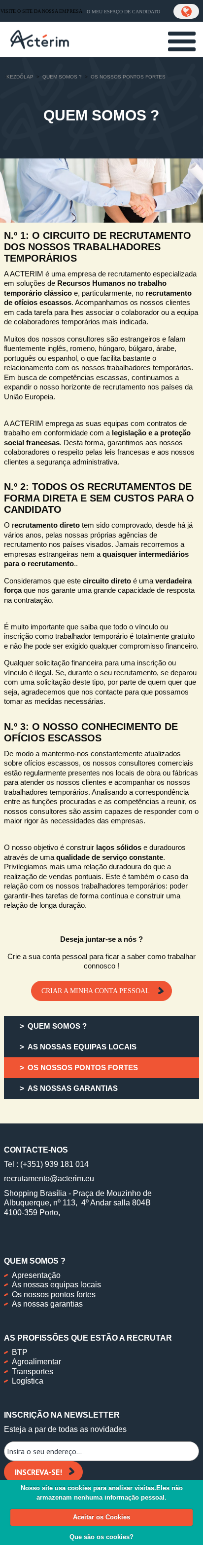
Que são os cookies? (101, 1537)
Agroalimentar (36, 1361)
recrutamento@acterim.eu (49, 1178)
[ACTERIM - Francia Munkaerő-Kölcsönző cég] (39, 38)
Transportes (32, 1371)
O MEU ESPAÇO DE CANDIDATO (123, 11)
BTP (20, 1352)
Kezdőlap (20, 76)
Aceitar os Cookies (101, 1517)
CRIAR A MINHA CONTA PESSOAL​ (96, 991)
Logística (27, 1381)
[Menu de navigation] (182, 41)
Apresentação (36, 1275)
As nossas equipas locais (56, 1284)
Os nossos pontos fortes (54, 1294)
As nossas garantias (47, 1304)
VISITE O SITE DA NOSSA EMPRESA (41, 11)
